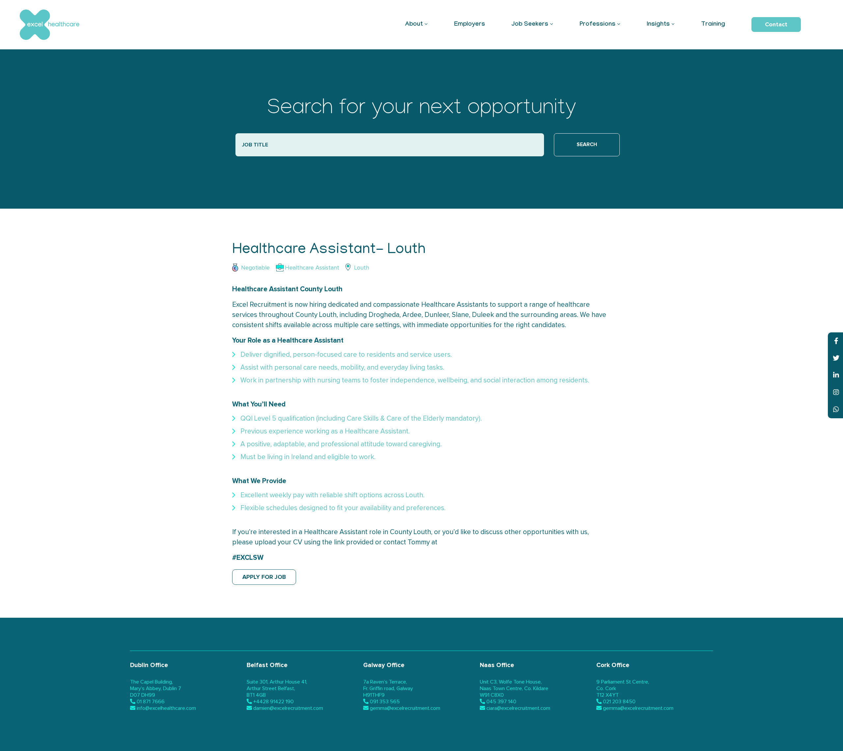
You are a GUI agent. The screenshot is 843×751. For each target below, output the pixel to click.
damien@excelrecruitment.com (288, 708)
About (414, 24)
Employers (469, 24)
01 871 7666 (151, 701)
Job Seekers (529, 24)
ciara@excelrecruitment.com (518, 708)
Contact (776, 24)
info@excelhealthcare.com (166, 708)
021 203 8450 (619, 701)
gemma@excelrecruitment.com (405, 708)
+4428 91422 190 (273, 701)
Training (713, 24)
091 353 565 (385, 701)
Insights (658, 24)
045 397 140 (501, 701)
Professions (597, 24)
